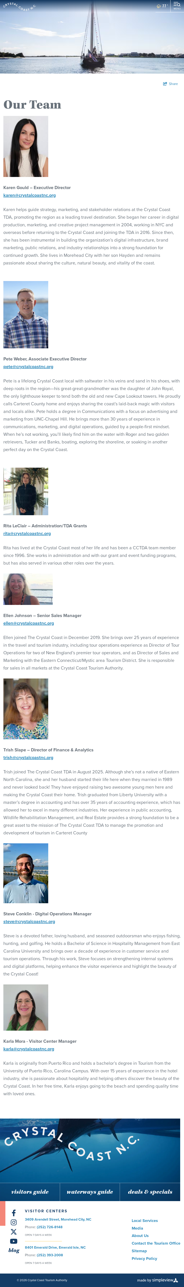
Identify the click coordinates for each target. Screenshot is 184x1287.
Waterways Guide (90, 1192)
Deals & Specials (150, 1192)
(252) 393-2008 (50, 1255)
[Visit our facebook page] (14, 1213)
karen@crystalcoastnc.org (29, 195)
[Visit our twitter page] (13, 1232)
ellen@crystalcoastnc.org (28, 623)
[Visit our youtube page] (14, 1241)
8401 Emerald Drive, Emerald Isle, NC (55, 1247)
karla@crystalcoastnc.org (28, 1048)
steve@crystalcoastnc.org (29, 921)
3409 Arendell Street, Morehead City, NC (58, 1219)
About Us (140, 1236)
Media (137, 1228)
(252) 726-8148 (50, 1227)
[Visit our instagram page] (14, 1223)
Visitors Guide (29, 1192)
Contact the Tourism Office (156, 1243)
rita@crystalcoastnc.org (27, 533)
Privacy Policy (144, 1258)
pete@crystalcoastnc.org (28, 366)
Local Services (145, 1221)
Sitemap (139, 1251)
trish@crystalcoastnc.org (28, 757)
